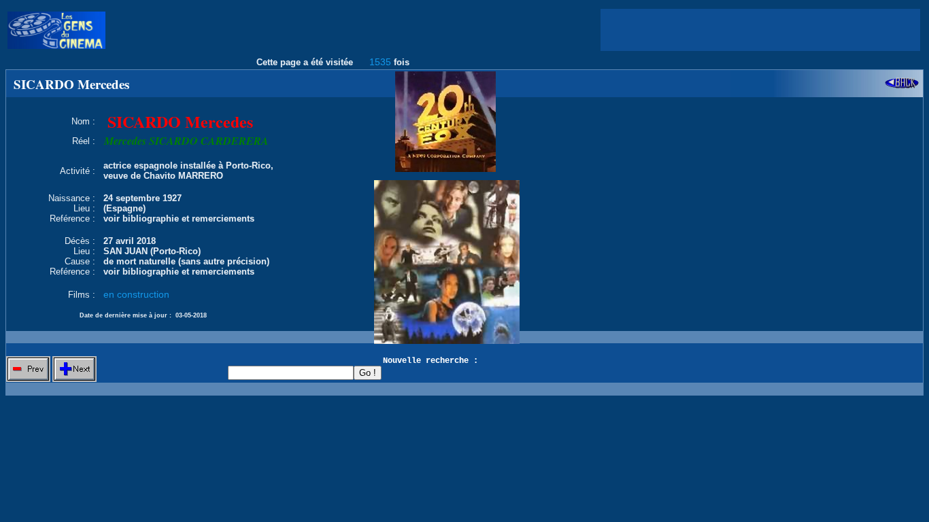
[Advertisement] (760, 30)
